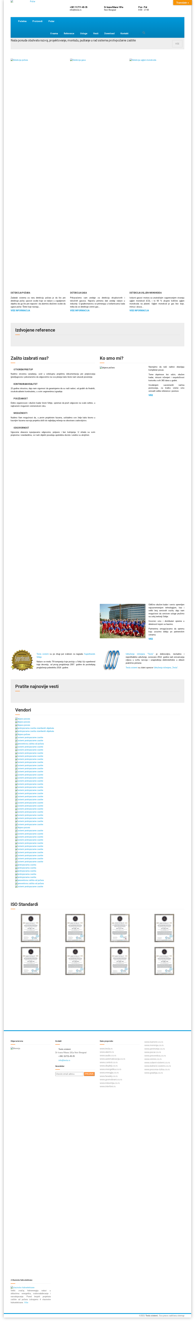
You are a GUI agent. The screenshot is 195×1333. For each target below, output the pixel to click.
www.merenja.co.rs (154, 1045)
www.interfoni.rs (108, 1086)
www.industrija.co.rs (110, 1083)
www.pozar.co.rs (152, 1052)
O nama (54, 33)
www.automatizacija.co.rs (112, 1059)
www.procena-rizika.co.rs (157, 1069)
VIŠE (177, 44)
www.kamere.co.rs (153, 1042)
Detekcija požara (20, 293)
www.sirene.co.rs (153, 1059)
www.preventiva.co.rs (155, 1055)
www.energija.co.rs (109, 1072)
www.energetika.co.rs (110, 1069)
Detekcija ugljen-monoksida (145, 293)
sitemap (180, 1316)
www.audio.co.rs (108, 1055)
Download (109, 33)
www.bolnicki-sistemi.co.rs (157, 1066)
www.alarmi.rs (107, 1052)
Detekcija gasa (78, 293)
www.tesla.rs (106, 1048)
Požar (51, 21)
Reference (69, 33)
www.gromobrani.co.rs (111, 1079)
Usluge (83, 33)
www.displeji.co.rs (109, 1065)
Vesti (95, 33)
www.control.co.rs (109, 1062)
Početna (22, 21)
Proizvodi (37, 21)
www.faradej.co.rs (109, 1076)
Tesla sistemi (43, 654)
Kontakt (124, 33)
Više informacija (20, 310)
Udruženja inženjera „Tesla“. (166, 667)
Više (26, 1302)
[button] (144, 33)
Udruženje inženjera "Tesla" (140, 654)
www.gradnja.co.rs (153, 1072)
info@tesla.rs (64, 1060)
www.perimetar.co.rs (154, 1048)
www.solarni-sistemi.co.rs (157, 1062)
